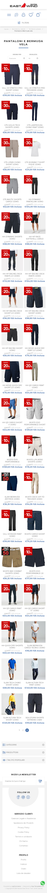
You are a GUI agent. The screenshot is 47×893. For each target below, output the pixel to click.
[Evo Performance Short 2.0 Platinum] (35, 409)
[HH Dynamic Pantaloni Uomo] (35, 186)
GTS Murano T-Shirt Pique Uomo (35, 163)
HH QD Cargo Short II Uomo (12, 423)
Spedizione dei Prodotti (23, 823)
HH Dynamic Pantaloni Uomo (34, 200)
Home (6, 29)
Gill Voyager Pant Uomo (12, 535)
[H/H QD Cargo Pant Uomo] (35, 371)
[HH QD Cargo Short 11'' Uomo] (35, 595)
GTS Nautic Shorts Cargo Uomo (12, 200)
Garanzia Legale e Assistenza (23, 818)
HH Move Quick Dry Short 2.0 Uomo (12, 386)
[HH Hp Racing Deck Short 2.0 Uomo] (12, 297)
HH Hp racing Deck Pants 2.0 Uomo (12, 275)
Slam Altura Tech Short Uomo (12, 719)
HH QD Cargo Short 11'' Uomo (35, 609)
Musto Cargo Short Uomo (35, 535)
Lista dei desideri (23, 873)
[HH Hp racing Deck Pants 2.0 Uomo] (12, 260)
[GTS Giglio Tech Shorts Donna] (12, 111)
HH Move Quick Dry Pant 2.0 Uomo (34, 349)
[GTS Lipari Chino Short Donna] (12, 149)
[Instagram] (23, 797)
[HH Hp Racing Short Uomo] (12, 334)
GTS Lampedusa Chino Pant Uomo (35, 126)
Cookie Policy (23, 832)
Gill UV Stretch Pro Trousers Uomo (35, 89)
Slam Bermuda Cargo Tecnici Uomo (34, 646)
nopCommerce (16, 886)
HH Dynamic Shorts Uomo (12, 238)
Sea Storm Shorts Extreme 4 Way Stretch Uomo (35, 720)
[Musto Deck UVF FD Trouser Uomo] (35, 483)
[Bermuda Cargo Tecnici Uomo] (35, 632)
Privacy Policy (23, 827)
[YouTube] (28, 797)
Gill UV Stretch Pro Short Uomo (12, 89)
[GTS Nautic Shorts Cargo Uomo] (12, 186)
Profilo (23, 860)
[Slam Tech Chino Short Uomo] (12, 669)
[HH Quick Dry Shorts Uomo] (12, 632)
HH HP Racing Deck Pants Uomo (34, 275)
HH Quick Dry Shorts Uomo (12, 646)
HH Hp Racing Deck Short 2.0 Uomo (12, 312)
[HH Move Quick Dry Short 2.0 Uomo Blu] (12, 371)
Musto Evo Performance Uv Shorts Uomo (35, 573)
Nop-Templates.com (37, 886)
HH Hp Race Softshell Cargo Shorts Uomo (35, 239)
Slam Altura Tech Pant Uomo (35, 684)
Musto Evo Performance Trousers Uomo (12, 462)
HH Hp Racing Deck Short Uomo (34, 312)
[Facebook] (18, 797)
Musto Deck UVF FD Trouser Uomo (34, 498)
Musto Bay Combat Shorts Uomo (12, 572)
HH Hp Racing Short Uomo (12, 349)
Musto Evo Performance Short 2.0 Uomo (34, 424)
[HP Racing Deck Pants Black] (35, 260)
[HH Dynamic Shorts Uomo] (12, 223)
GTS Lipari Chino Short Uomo (12, 163)
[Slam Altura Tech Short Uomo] (12, 704)
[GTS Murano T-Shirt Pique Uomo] (35, 149)
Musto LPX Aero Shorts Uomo (35, 461)
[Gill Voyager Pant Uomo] (12, 520)
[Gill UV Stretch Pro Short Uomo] (12, 74)
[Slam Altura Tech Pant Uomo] (35, 669)
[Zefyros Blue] (12, 483)
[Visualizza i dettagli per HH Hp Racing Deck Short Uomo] (35, 297)
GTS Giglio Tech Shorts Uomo (12, 126)
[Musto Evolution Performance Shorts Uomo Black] (35, 557)
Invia (40, 781)
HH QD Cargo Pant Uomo (34, 386)
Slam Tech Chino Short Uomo (12, 684)
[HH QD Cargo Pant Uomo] (12, 595)
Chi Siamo (23, 841)
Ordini (23, 869)
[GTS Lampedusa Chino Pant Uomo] (35, 111)
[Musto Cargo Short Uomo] (35, 520)
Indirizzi (23, 864)
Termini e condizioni (23, 837)
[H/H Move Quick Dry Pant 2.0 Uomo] (35, 334)
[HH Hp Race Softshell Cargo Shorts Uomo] (35, 223)
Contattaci (23, 846)
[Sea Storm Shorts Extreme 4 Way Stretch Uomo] (35, 704)
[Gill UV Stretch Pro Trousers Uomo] (35, 74)
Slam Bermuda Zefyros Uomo (12, 498)
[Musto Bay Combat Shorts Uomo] (12, 557)
